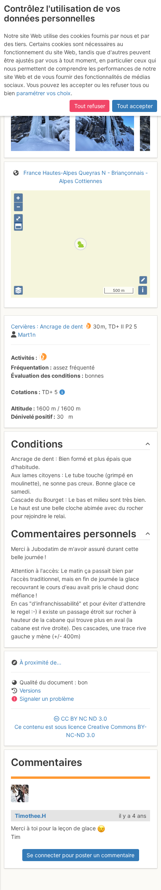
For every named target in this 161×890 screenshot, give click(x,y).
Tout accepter (135, 106)
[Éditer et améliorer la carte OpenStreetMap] (143, 280)
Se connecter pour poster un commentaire (80, 855)
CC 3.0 (80, 726)
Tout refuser (89, 106)
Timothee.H (30, 815)
